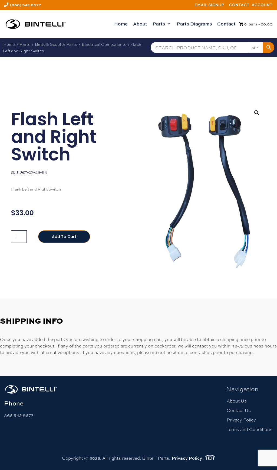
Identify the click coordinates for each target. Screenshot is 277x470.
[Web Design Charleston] (210, 458)
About (140, 24)
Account (262, 4)
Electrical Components (104, 44)
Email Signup (209, 4)
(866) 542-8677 (25, 4)
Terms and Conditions (249, 429)
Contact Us (239, 410)
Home (121, 24)
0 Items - (257, 24)
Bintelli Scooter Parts (56, 44)
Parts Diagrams (194, 24)
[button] (257, 113)
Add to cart (64, 236)
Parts (159, 24)
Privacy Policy (241, 420)
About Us (237, 401)
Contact (239, 4)
